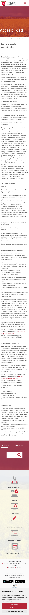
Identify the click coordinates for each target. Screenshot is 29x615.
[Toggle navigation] (25, 3)
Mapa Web (13, 574)
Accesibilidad (20, 575)
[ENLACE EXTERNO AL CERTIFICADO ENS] (14, 586)
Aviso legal (20, 574)
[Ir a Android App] (8, 581)
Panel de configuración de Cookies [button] (14, 611)
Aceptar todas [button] (14, 604)
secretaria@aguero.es (15, 569)
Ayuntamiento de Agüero (7, 39)
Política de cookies (15, 577)
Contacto (7, 574)
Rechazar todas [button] (14, 608)
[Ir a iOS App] (20, 581)
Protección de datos (10, 575)
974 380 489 (11, 567)
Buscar (19, 455)
